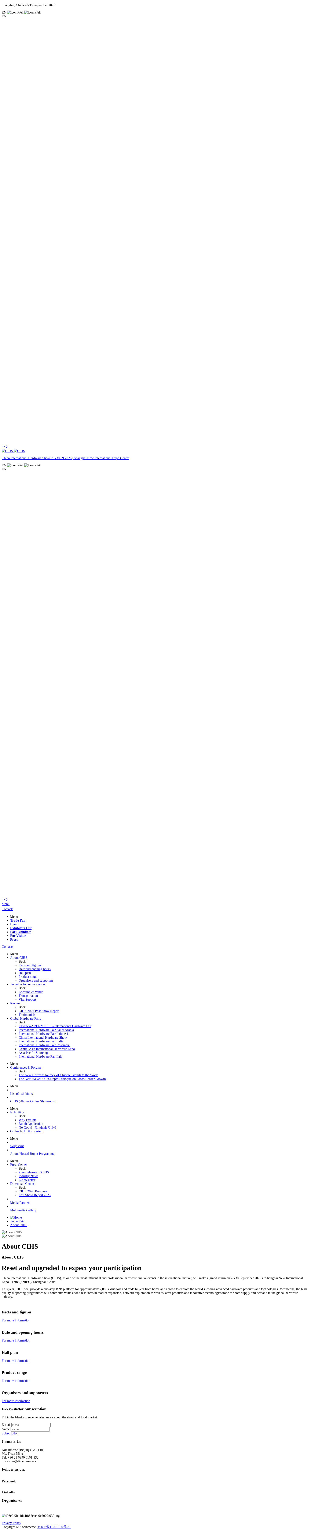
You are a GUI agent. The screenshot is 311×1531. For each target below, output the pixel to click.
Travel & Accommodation (27, 984)
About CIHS (18, 957)
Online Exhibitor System (26, 1131)
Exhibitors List (21, 928)
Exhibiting (17, 1112)
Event (14, 924)
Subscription (10, 1433)
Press (14, 939)
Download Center (22, 1183)
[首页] (16, 1217)
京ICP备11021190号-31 (54, 1527)
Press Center (18, 1164)
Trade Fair (18, 920)
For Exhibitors (20, 932)
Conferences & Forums (25, 1067)
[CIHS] (155, 451)
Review (15, 1003)
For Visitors (18, 935)
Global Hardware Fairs (25, 1018)
